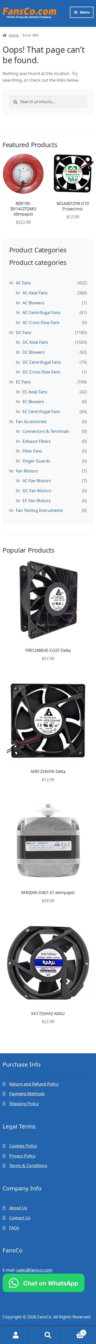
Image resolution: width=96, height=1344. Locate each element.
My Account (16, 1335)
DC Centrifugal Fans (42, 362)
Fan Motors (27, 471)
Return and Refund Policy (33, 1084)
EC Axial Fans (35, 392)
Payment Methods (27, 1093)
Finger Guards (36, 461)
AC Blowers (33, 303)
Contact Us (19, 1218)
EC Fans (23, 382)
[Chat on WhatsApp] (48, 1283)
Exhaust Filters (37, 441)
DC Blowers (34, 352)
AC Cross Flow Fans (41, 322)
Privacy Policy (22, 1156)
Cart (74, 1331)
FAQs (14, 1228)
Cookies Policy (23, 1146)
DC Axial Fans (35, 342)
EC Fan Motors (37, 500)
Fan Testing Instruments (39, 510)
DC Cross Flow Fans (41, 372)
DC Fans (23, 332)
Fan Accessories (31, 421)
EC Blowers (33, 401)
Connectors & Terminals (46, 431)
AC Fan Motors (37, 480)
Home (14, 35)
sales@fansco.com (34, 1270)
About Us (18, 1208)
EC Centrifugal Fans (41, 411)
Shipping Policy (24, 1103)
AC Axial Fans (35, 293)
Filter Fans (32, 451)
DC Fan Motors (37, 490)
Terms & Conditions (28, 1165)
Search (48, 1335)
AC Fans (23, 283)
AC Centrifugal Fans (41, 312)
